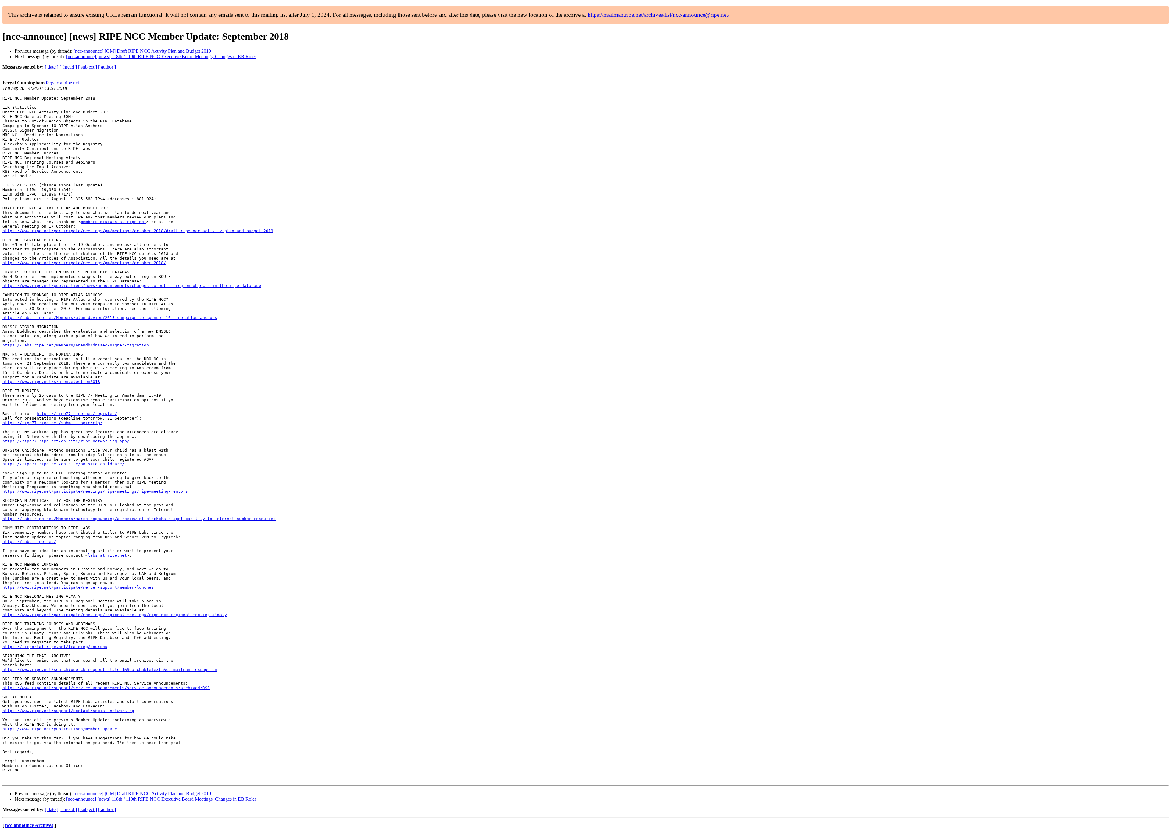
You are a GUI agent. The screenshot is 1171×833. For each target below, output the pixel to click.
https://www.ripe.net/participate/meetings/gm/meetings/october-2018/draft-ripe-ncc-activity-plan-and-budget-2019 (137, 231)
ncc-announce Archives (29, 825)
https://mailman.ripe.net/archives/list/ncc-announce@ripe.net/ (658, 15)
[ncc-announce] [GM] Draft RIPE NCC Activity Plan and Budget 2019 (142, 51)
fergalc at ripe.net (62, 82)
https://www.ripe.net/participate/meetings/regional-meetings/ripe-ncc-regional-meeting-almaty (114, 614)
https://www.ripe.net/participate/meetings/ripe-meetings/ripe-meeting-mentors (95, 491)
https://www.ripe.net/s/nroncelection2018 (51, 381)
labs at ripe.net (107, 555)
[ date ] (51, 66)
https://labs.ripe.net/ (29, 541)
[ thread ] (68, 66)
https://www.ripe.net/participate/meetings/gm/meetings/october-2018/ (84, 263)
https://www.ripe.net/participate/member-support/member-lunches (78, 587)
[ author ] (107, 66)
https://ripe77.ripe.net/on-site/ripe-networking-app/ (65, 441)
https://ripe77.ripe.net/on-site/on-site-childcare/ (63, 464)
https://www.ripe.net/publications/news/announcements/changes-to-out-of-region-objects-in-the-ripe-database (131, 285)
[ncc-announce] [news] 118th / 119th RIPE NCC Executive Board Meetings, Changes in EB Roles (161, 56)
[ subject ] (87, 66)
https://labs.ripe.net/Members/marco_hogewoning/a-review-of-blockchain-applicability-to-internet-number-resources (139, 518)
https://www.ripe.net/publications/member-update (59, 729)
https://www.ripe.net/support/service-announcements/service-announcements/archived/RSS (106, 688)
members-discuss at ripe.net (113, 221)
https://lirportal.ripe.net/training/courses (54, 646)
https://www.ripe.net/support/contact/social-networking (68, 710)
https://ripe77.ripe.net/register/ (77, 413)
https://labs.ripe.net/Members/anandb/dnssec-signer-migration (75, 345)
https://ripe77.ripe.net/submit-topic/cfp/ (52, 422)
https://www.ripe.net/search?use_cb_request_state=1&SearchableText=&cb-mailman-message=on (109, 669)
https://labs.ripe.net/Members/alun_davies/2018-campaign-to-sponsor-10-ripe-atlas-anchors (109, 317)
